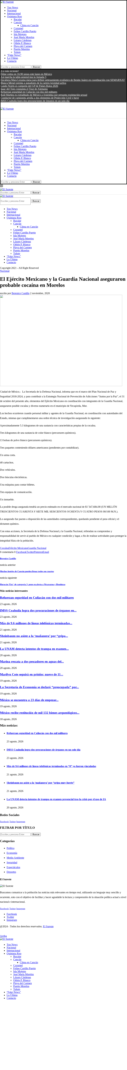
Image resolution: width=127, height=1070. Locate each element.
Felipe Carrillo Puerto (25, 31)
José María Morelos (24, 37)
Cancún (18, 22)
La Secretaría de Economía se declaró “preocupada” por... (39, 687)
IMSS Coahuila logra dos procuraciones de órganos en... (38, 610)
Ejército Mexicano (18, 548)
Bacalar (18, 19)
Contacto (12, 61)
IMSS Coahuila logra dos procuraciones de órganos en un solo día (34, 100)
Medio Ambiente (15, 857)
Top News (12, 7)
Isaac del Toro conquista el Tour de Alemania (24, 89)
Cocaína (4, 548)
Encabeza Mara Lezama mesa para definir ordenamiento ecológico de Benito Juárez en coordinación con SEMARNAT (62, 80)
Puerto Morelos (22, 49)
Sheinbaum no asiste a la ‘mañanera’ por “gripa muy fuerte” (40, 782)
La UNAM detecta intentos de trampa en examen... (34, 649)
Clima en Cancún (29, 25)
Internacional (14, 13)
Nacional (12, 10)
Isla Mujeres (20, 34)
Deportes (11, 872)
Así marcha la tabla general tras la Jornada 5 (23, 77)
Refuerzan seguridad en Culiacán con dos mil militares (28, 92)
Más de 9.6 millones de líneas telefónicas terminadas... (36, 623)
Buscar (36, 67)
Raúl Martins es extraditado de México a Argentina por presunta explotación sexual (43, 94)
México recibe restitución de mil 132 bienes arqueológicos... (39, 712)
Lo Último (12, 58)
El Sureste (48, 926)
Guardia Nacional (37, 548)
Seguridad (12, 862)
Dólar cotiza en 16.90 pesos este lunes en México (26, 74)
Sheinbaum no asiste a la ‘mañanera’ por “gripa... (34, 636)
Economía (12, 853)
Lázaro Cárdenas (22, 40)
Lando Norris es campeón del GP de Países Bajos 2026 (29, 86)
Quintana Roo (14, 16)
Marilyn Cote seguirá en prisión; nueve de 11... (31, 674)
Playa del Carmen (23, 46)
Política (10, 848)
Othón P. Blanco (22, 43)
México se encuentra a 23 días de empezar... (29, 700)
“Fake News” (14, 55)
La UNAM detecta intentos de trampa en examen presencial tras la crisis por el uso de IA (56, 799)
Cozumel (18, 28)
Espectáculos (13, 867)
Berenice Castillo (20, 293)
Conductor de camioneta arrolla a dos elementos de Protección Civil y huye (39, 97)
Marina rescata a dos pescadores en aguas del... (32, 661)
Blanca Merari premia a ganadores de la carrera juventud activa (33, 83)
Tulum (17, 52)
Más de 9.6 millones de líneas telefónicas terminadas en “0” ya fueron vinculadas (51, 766)
